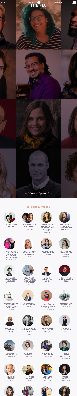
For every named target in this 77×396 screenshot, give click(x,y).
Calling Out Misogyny (29, 354)
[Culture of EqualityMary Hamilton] (66, 369)
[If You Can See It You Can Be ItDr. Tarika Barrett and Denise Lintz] (29, 217)
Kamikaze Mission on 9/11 (11, 354)
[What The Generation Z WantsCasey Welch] (48, 270)
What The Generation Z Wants (47, 280)
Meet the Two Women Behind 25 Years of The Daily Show (11, 255)
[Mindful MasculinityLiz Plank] (66, 320)
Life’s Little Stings (47, 378)
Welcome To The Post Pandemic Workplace (29, 253)
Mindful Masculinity (66, 329)
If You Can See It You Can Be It (29, 227)
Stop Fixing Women (29, 378)
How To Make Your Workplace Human (66, 280)
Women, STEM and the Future (48, 252)
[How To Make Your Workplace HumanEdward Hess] (66, 270)
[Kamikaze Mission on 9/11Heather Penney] (11, 345)
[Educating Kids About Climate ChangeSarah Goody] (66, 243)
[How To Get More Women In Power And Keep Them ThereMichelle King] (29, 270)
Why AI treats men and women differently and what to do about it (48, 228)
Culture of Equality (66, 378)
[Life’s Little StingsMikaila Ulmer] (48, 369)
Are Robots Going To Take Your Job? (11, 280)
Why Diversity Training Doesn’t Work (29, 331)
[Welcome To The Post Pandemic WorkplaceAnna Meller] (29, 243)
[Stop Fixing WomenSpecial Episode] (29, 369)
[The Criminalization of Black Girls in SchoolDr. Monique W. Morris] (48, 295)
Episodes (21, 2)
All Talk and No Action (11, 226)
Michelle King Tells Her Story (66, 304)
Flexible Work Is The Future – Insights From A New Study (11, 306)
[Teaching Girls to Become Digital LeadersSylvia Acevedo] (66, 345)
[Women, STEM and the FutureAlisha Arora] (48, 243)
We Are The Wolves (11, 378)
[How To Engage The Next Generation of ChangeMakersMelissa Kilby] (66, 217)
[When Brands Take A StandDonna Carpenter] (48, 345)
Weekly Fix (31, 2)
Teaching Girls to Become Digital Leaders (66, 355)
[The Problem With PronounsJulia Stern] (29, 295)
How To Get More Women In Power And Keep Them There (29, 281)
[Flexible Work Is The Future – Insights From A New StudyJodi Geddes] (11, 295)
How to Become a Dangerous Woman (11, 330)
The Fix (11, 2)
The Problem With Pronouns (29, 304)
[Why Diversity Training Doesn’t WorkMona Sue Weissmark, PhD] (29, 320)
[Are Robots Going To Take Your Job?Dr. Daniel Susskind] (11, 270)
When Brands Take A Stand (47, 354)
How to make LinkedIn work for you (48, 330)
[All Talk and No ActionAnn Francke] (11, 217)
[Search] (74, 2)
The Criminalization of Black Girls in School (48, 306)
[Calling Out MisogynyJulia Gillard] (29, 345)
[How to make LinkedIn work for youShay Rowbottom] (48, 320)
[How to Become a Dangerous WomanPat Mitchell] (11, 320)
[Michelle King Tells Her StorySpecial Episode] (66, 295)
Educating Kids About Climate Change (66, 253)
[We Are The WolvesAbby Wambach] (11, 369)
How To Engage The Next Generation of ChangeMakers (66, 228)
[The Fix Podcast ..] (38, 2)
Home (3, 2)
